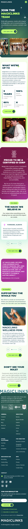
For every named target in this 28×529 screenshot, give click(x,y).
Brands (3, 419)
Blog (2, 422)
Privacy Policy (20, 515)
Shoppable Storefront (18, 445)
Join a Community (20, 451)
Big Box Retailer (20, 419)
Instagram (3, 448)
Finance (18, 425)
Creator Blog (4, 462)
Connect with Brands (21, 449)
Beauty (17, 417)
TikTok (2, 446)
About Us (3, 425)
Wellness (18, 434)
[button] (26, 2)
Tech (17, 431)
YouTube (3, 443)
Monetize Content (20, 441)
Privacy (17, 462)
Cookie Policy (19, 468)
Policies (18, 459)
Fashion (18, 422)
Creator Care (4, 465)
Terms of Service (20, 465)
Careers (3, 428)
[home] (6, 2)
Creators (3, 417)
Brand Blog (3, 459)
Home (17, 428)
